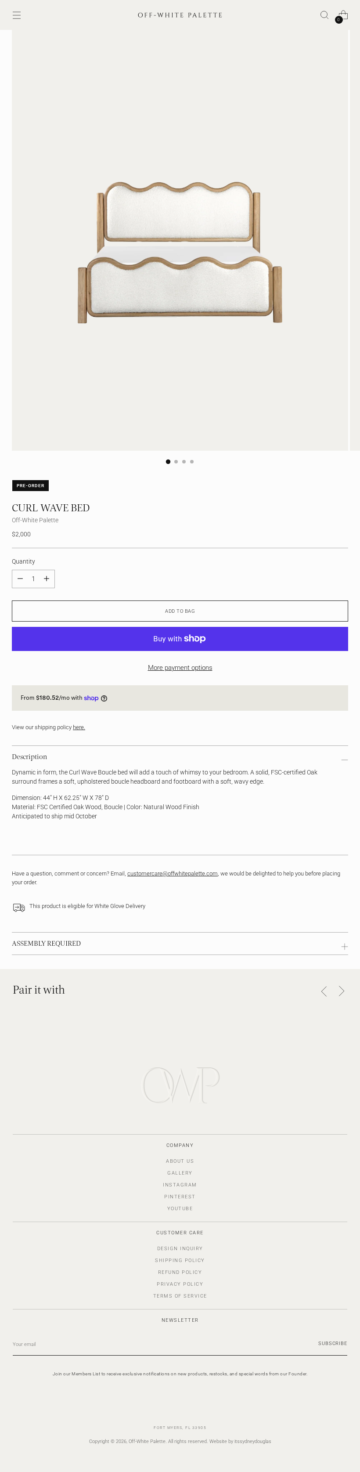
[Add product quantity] (20, 579)
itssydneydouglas (252, 1441)
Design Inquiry (180, 1248)
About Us (180, 1161)
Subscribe (332, 1343)
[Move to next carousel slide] (341, 991)
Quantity (23, 561)
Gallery (180, 1173)
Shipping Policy (180, 1260)
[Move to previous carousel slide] (324, 991)
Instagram (180, 1185)
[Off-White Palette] (180, 15)
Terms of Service (180, 1296)
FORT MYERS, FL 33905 (180, 1427)
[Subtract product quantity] (46, 579)
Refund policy (180, 1272)
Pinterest (180, 1197)
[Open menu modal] (16, 15)
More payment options (180, 668)
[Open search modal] (325, 15)
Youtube (180, 1209)
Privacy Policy (180, 1284)
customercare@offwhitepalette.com (172, 873)
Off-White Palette (35, 520)
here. (79, 727)
